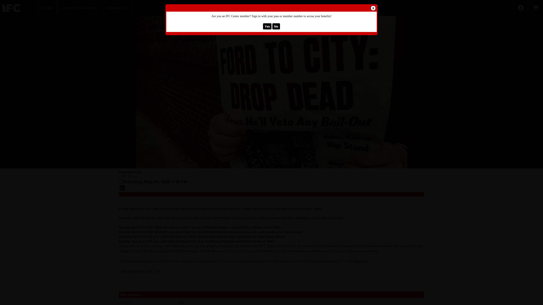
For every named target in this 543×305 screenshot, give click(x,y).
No (276, 26)
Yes (267, 26)
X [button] (373, 8)
